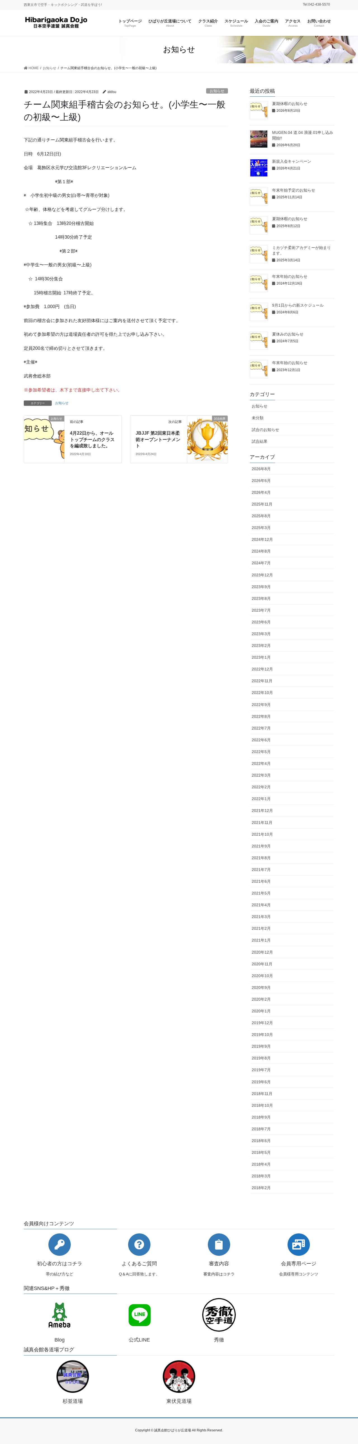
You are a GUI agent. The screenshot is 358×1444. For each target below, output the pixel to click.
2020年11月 (262, 964)
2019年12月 (262, 1023)
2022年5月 (261, 751)
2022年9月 (261, 704)
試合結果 (259, 441)
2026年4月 (261, 492)
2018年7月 (261, 1129)
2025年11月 (262, 504)
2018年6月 (261, 1140)
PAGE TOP (344, 1396)
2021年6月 (261, 881)
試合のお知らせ (265, 429)
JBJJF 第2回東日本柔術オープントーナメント (158, 439)
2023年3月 (261, 634)
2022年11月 (262, 681)
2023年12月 (262, 575)
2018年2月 (261, 1188)
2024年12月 (262, 539)
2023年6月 (261, 622)
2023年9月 (261, 586)
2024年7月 (261, 563)
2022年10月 (262, 692)
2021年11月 (262, 822)
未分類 (257, 418)
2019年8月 (261, 1058)
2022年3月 (261, 775)
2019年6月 (261, 1082)
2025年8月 (261, 516)
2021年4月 (261, 905)
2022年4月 (261, 763)
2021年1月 (261, 940)
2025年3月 (261, 527)
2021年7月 (261, 869)
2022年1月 (261, 798)
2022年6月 (261, 740)
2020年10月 (262, 975)
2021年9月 (261, 846)
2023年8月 (261, 598)
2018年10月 (262, 1105)
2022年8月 (261, 716)
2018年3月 (261, 1176)
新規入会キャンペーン (291, 161)
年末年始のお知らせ (289, 276)
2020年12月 (262, 952)
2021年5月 (261, 893)
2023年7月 (261, 610)
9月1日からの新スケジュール (298, 305)
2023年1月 (261, 657)
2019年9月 (261, 1046)
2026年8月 (261, 469)
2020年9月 (261, 987)
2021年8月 (261, 858)
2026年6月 (261, 480)
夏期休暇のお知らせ (289, 103)
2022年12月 (262, 669)
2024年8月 (261, 551)
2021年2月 (261, 928)
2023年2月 (261, 645)
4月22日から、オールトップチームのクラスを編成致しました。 (92, 439)
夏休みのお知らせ (287, 334)
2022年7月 (261, 728)
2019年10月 (262, 1034)
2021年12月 (262, 810)
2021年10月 (262, 834)
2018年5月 (261, 1152)
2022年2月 (261, 787)
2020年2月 (261, 999)
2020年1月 (261, 1011)
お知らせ (217, 91)
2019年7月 (261, 1070)
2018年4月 (261, 1164)
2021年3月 (261, 916)
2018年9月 (261, 1117)
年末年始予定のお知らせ (293, 190)
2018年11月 (262, 1093)
